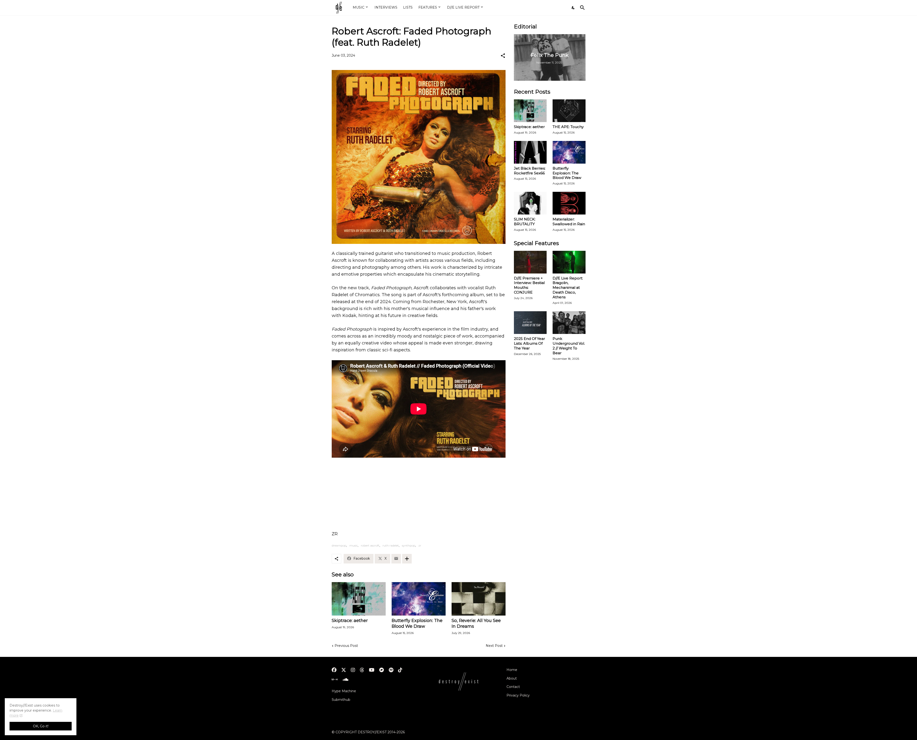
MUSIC (358, 7)
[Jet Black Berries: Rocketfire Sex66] (530, 152)
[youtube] (371, 670)
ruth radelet (391, 545)
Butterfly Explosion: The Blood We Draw (417, 623)
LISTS (408, 7)
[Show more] (407, 558)
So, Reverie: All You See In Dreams (476, 623)
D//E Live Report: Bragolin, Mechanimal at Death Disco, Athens (568, 288)
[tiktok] (400, 670)
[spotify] (391, 670)
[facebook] (334, 670)
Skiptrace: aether (350, 620)
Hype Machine (344, 691)
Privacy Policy (518, 695)
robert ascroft (370, 545)
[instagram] (353, 670)
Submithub (341, 699)
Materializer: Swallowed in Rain (569, 221)
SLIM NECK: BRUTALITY (524, 221)
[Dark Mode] (573, 8)
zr (419, 545)
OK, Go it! (40, 726)
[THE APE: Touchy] (569, 110)
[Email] (396, 558)
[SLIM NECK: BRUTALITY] (530, 203)
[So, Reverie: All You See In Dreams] (479, 599)
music (353, 545)
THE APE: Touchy (568, 126)
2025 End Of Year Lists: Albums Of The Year (529, 343)
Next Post (494, 645)
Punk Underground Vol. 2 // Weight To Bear (569, 345)
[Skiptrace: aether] (359, 599)
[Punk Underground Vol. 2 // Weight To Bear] (569, 322)
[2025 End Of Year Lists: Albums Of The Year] (530, 322)
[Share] (503, 56)
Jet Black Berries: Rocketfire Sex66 (529, 170)
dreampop (339, 545)
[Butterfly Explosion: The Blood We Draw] (419, 599)
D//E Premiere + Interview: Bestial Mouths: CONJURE (529, 285)
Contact (513, 687)
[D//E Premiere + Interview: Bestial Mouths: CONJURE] (530, 262)
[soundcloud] (345, 679)
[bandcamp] (381, 670)
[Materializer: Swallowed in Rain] (569, 203)
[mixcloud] (335, 679)
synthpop (408, 545)
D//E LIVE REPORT (463, 7)
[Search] (581, 8)
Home (511, 670)
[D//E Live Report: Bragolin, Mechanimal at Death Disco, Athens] (569, 262)
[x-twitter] (343, 670)
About (511, 678)
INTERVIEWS (385, 7)
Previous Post (346, 645)
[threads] (362, 670)
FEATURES (427, 7)
